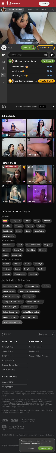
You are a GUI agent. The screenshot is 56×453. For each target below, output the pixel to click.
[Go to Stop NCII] (16, 427)
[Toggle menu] (3, 3)
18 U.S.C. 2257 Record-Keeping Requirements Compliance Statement (28, 435)
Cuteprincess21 (10, 211)
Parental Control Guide (10, 365)
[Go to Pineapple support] (4, 427)
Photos (45, 9)
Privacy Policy (7, 347)
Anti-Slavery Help (8, 370)
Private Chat (45, 81)
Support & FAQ (7, 382)
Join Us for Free (28, 41)
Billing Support (7, 387)
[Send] (52, 54)
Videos (32, 9)
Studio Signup (34, 351)
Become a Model (35, 347)
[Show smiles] (45, 54)
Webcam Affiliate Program (38, 356)
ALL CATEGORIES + (12, 322)
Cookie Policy (36, 443)
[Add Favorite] (4, 47)
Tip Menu (46, 61)
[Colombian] (5, 221)
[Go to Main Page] (17, 3)
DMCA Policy (7, 356)
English (44, 334)
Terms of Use (7, 351)
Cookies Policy (8, 360)
